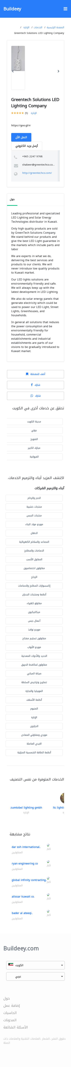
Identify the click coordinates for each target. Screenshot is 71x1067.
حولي (34, 430)
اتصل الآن (21, 137)
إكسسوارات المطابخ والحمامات (34, 585)
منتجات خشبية (34, 507)
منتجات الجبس (34, 515)
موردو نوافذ (34, 629)
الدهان (34, 533)
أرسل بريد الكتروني (27, 145)
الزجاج (34, 577)
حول (6, 998)
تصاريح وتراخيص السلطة (34, 682)
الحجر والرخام (34, 498)
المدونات (10, 1020)
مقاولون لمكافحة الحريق (34, 664)
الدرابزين (34, 726)
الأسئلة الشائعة (15, 1027)
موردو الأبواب (34, 647)
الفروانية (34, 456)
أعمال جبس (34, 621)
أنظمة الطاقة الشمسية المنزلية (34, 752)
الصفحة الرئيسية (55, 27)
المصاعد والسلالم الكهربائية (34, 542)
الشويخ (34, 439)
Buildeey (12, 9)
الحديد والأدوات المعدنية (34, 656)
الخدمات (38, 27)
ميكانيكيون (34, 612)
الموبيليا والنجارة (34, 691)
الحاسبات (10, 1013)
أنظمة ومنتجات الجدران (34, 594)
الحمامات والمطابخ (34, 550)
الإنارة (26, 27)
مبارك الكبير (34, 448)
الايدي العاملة (34, 743)
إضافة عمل (11, 1005)
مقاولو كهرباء (34, 603)
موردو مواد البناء (34, 524)
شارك (37, 385)
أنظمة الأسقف (34, 700)
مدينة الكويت (34, 421)
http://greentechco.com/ (37, 173)
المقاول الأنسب (34, 559)
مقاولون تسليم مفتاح (34, 638)
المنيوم (34, 708)
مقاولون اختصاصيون (34, 568)
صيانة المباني (34, 673)
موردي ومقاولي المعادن (34, 735)
